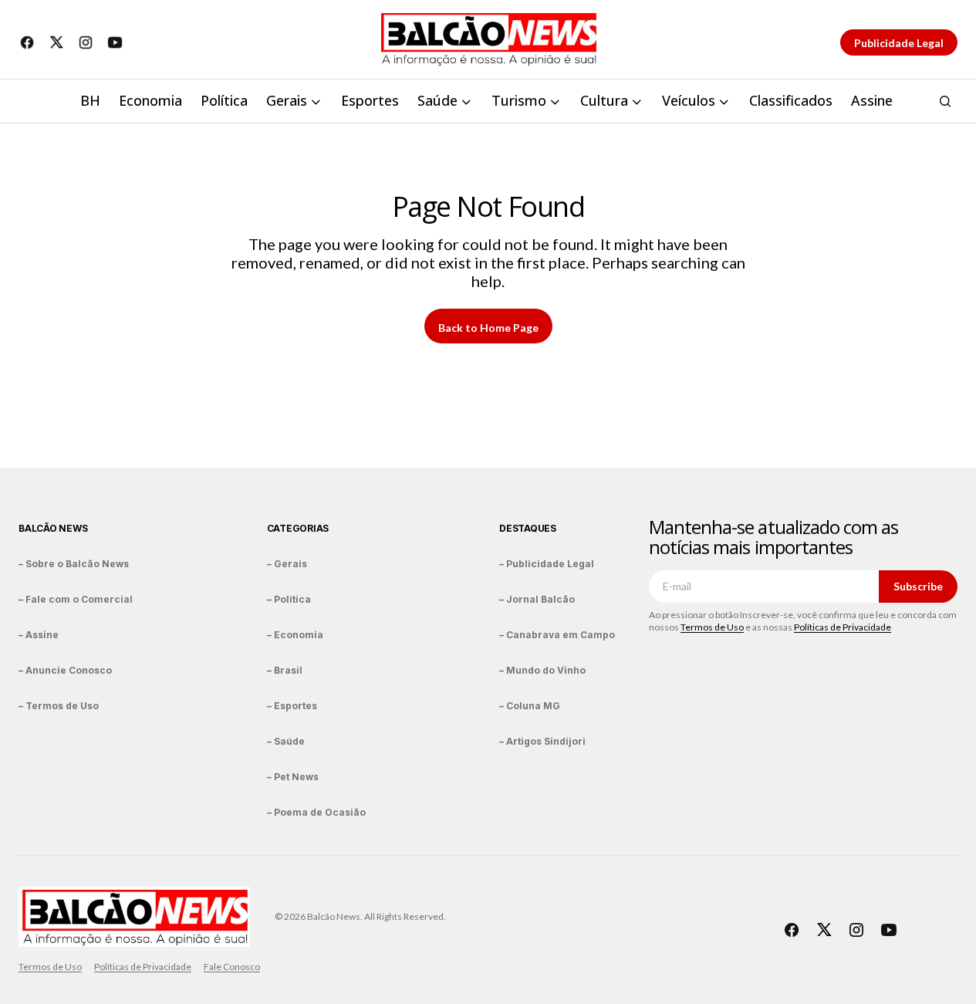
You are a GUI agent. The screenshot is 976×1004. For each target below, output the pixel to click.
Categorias (298, 528)
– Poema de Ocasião (316, 812)
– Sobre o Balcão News (74, 564)
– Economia (295, 635)
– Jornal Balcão (537, 599)
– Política (289, 599)
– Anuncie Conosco (65, 670)
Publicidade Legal (899, 42)
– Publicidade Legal (546, 564)
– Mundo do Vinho (542, 670)
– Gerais (287, 564)
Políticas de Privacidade (842, 627)
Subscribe (918, 586)
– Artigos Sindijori (542, 741)
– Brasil (284, 670)
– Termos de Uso (59, 706)
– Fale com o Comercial (76, 599)
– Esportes (292, 706)
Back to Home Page (488, 327)
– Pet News (293, 777)
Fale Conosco (232, 966)
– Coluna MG (529, 706)
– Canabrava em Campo (557, 635)
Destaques (527, 528)
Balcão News (53, 528)
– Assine (39, 635)
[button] (945, 101)
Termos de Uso (712, 627)
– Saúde (286, 741)
